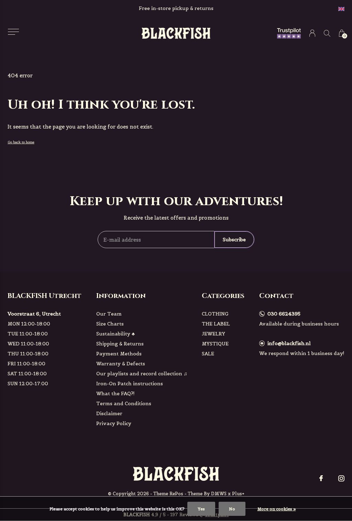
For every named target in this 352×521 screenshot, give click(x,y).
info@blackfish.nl (289, 343)
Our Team (109, 314)
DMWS (219, 494)
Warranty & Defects (120, 364)
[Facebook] (321, 478)
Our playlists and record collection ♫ (141, 373)
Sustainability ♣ (115, 334)
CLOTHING (215, 314)
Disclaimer (109, 413)
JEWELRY (213, 334)
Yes (201, 508)
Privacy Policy (113, 423)
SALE (208, 354)
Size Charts (110, 324)
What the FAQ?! (115, 393)
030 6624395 (283, 314)
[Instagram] (341, 478)
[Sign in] (312, 33)
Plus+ (238, 494)
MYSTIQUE (215, 344)
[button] (13, 31)
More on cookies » (276, 508)
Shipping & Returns (120, 344)
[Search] (327, 33)
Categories (223, 295)
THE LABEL (216, 324)
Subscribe (234, 239)
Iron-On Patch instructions (129, 383)
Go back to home (21, 142)
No (232, 508)
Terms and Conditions (123, 403)
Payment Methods (119, 354)
